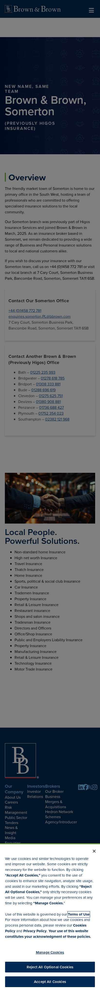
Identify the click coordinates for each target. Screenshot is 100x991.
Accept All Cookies (50, 981)
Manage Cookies (50, 952)
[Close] (94, 851)
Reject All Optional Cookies (50, 967)
